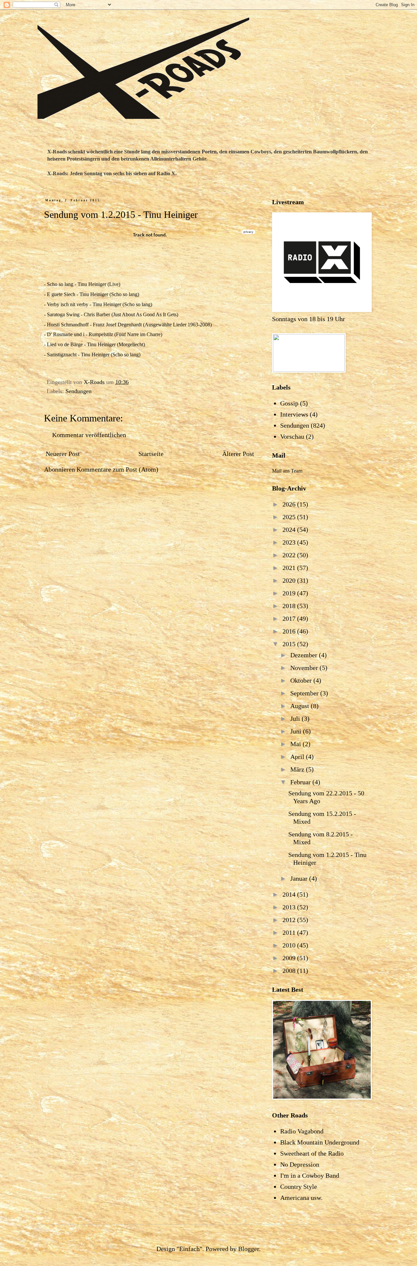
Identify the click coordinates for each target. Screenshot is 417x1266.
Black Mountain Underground (319, 1142)
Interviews (294, 414)
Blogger (248, 1248)
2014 (289, 894)
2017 (289, 618)
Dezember (304, 655)
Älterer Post (238, 453)
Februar (301, 782)
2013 (289, 907)
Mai (296, 743)
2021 (289, 567)
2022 (289, 555)
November (305, 667)
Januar (299, 878)
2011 (289, 932)
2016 (289, 631)
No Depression (299, 1164)
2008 (289, 970)
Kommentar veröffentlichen (89, 434)
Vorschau (292, 436)
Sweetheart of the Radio (312, 1153)
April (298, 756)
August (300, 705)
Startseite (151, 453)
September (305, 693)
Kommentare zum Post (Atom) (117, 469)
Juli (296, 718)
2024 (289, 529)
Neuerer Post (63, 453)
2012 (289, 919)
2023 (289, 542)
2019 (289, 593)
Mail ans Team (287, 471)
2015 (289, 643)
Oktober (301, 680)
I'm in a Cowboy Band (309, 1175)
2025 (289, 516)
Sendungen (78, 391)
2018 (289, 605)
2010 (289, 945)
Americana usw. (301, 1197)
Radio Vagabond (302, 1131)
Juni (296, 731)
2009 (289, 957)
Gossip (289, 403)
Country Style (298, 1186)
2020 (289, 580)
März (298, 769)
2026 (289, 504)
